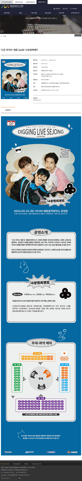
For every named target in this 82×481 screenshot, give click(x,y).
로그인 (66, 8)
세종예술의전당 (19, 2)
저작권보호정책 (16, 464)
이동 (19, 478)
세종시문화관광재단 (7, 2)
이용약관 (26, 464)
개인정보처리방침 (5, 464)
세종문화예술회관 (30, 2)
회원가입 (58, 8)
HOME (4, 36)
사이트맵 (74, 8)
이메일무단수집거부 (36, 464)
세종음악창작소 (42, 2)
